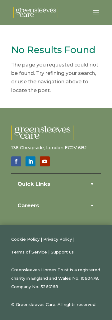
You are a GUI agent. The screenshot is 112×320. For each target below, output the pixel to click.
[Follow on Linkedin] (30, 161)
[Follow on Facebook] (16, 161)
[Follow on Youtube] (45, 161)
